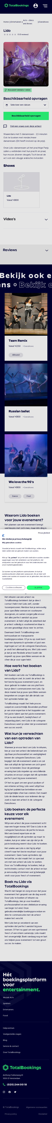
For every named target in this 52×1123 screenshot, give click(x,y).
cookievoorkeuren (9, 574)
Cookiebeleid (7, 578)
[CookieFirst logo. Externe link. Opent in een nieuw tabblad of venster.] (3, 535)
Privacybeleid (44, 533)
